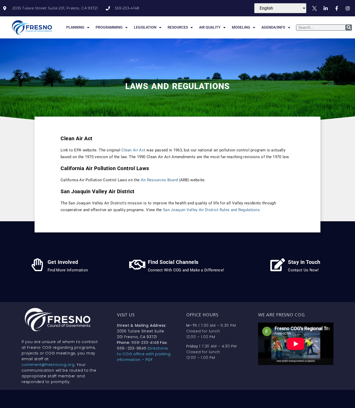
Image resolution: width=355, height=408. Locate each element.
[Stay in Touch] (277, 264)
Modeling (241, 27)
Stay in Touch (304, 262)
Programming (109, 27)
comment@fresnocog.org (48, 364)
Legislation (145, 27)
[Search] (349, 27)
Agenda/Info (273, 27)
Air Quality (210, 27)
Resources (178, 27)
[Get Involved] (37, 264)
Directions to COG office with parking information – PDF (144, 354)
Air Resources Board (159, 180)
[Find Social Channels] (137, 264)
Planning (75, 27)
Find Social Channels (173, 262)
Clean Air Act (133, 150)
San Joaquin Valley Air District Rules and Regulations (211, 210)
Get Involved (63, 262)
